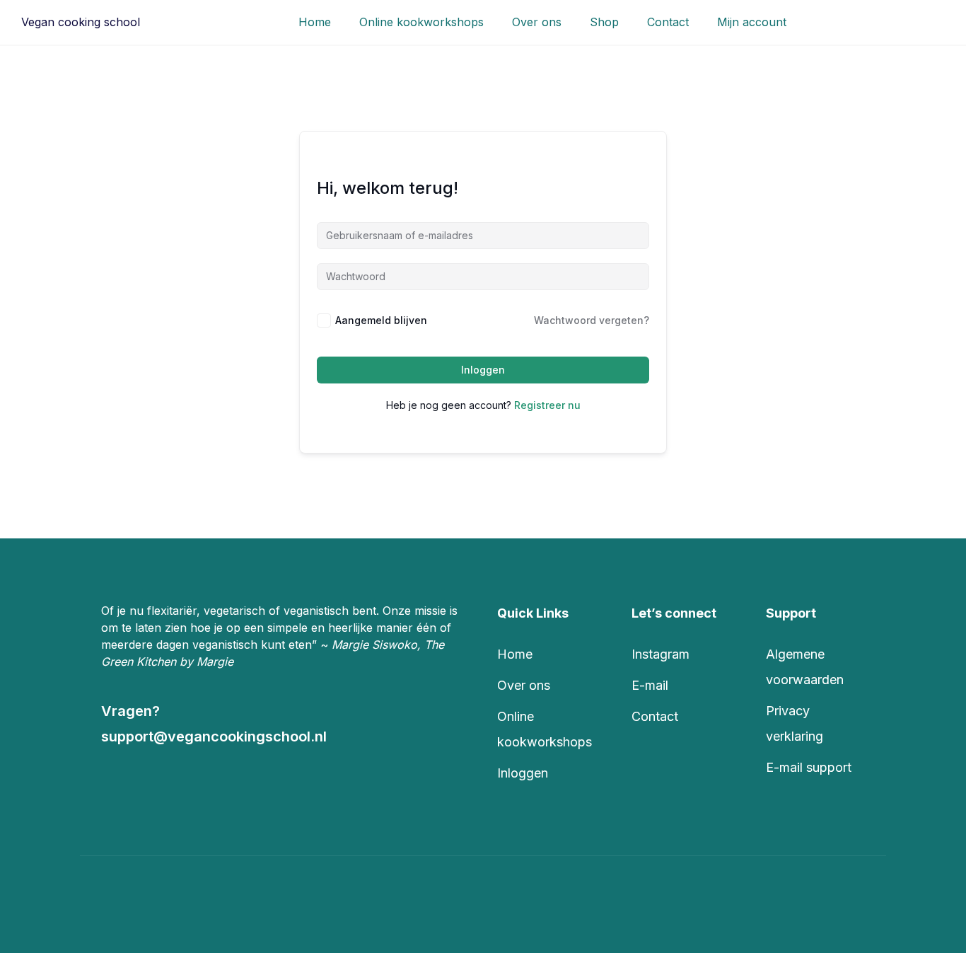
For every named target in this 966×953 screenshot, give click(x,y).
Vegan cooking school (80, 22)
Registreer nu (547, 405)
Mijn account (751, 22)
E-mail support (808, 767)
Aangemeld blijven (381, 320)
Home (314, 22)
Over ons (536, 22)
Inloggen (483, 370)
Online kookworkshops (421, 22)
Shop (604, 22)
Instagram (660, 654)
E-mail (650, 685)
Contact (668, 22)
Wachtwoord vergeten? (591, 320)
